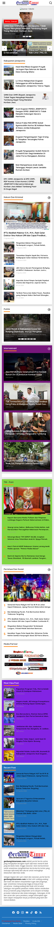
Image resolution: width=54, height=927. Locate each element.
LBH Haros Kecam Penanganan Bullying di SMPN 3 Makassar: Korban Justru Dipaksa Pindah (32, 269)
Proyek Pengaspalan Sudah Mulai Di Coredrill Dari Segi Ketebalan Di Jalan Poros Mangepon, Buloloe (32, 153)
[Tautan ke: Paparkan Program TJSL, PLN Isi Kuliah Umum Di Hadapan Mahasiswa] (9, 693)
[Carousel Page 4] (28, 339)
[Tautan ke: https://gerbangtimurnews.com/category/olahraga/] (49, 569)
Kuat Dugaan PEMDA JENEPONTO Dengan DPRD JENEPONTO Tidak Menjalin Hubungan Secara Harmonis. (31, 113)
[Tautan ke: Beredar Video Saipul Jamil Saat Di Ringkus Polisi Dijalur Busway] (9, 743)
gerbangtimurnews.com (15, 861)
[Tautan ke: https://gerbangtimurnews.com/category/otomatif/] (49, 197)
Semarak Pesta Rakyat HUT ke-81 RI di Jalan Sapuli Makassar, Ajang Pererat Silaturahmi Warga (29, 606)
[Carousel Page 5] (31, 339)
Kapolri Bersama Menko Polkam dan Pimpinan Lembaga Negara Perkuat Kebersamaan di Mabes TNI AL (29, 519)
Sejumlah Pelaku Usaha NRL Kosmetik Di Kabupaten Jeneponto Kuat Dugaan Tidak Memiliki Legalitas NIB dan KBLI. (32, 752)
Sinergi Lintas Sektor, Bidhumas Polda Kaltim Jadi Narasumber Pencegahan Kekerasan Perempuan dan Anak (28, 528)
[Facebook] (13, 912)
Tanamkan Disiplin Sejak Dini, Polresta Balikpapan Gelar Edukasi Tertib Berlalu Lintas (32, 256)
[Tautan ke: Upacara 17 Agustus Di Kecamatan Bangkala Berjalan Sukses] (9, 802)
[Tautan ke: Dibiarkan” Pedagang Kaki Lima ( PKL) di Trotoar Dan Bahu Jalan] (9, 815)
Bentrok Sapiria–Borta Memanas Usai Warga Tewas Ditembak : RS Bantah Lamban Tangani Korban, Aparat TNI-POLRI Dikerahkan (27, 557)
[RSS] (40, 912)
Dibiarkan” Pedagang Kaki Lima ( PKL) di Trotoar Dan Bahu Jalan (39, 51)
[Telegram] (36, 912)
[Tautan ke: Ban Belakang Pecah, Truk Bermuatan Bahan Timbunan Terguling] (9, 790)
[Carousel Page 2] (27, 36)
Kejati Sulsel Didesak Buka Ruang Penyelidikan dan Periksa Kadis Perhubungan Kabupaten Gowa (22, 330)
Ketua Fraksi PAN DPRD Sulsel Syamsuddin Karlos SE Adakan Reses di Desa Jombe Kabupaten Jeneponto (33, 127)
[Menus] (4, 3)
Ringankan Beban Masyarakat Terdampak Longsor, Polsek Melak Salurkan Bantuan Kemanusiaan (30, 244)
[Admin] (27, 3)
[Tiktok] (31, 912)
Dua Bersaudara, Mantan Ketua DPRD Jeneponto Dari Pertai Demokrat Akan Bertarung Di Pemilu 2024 (32, 715)
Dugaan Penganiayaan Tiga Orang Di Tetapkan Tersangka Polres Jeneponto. (32, 139)
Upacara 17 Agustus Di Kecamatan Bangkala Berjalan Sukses (13, 51)
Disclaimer (6, 923)
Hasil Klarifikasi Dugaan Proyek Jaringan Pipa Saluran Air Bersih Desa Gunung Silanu (31, 69)
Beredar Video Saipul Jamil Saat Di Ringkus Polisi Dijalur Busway (31, 740)
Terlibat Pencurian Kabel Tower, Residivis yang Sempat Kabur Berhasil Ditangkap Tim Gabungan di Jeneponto (33, 294)
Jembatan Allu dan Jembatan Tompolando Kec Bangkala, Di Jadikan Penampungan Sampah (32, 727)
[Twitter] (18, 912)
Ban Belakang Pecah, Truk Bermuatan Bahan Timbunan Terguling (26, 613)
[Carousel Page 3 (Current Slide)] (30, 36)
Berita (7, 21)
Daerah (14, 21)
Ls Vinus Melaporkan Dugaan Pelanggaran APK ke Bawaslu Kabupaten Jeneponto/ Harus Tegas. (33, 83)
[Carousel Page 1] (24, 36)
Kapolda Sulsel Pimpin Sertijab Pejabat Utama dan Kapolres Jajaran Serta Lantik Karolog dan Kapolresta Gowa (32, 281)
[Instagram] (22, 912)
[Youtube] (27, 912)
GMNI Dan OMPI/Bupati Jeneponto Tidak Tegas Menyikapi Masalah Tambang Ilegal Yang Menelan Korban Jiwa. (25, 28)
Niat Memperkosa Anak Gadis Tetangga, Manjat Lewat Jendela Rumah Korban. (31, 167)
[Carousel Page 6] (34, 339)
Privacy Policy (30, 923)
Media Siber (17, 923)
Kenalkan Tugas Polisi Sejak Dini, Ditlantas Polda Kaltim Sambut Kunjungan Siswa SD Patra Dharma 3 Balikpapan (28, 634)
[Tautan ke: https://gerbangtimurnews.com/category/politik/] (49, 309)
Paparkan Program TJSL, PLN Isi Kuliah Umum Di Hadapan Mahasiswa (32, 690)
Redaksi (26, 921)
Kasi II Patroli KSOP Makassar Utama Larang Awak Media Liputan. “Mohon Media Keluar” (28, 547)
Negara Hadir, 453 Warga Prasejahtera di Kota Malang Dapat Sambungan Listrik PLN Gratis (32, 702)
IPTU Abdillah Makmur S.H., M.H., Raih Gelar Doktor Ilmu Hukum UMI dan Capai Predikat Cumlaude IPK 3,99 (24, 234)
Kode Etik (36, 921)
